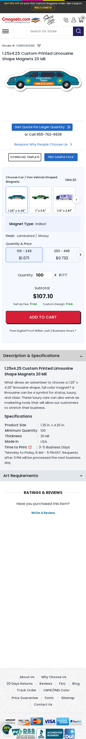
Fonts (49, 698)
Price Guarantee (25, 698)
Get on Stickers (7, 728)
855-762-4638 (49, 134)
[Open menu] (5, 31)
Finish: (10, 236)
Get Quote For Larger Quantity (40, 127)
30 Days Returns (20, 683)
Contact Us (43, 704)
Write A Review (43, 513)
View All (70, 179)
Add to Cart (43, 317)
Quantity (25, 275)
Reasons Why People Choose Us (40, 144)
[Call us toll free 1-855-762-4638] (66, 19)
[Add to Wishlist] (39, 46)
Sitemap (68, 698)
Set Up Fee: (21, 304)
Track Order (26, 690)
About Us (27, 677)
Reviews (45, 683)
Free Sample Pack (61, 157)
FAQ (62, 683)
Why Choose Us (53, 677)
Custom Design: (54, 304)
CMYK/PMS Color (56, 690)
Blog (76, 683)
